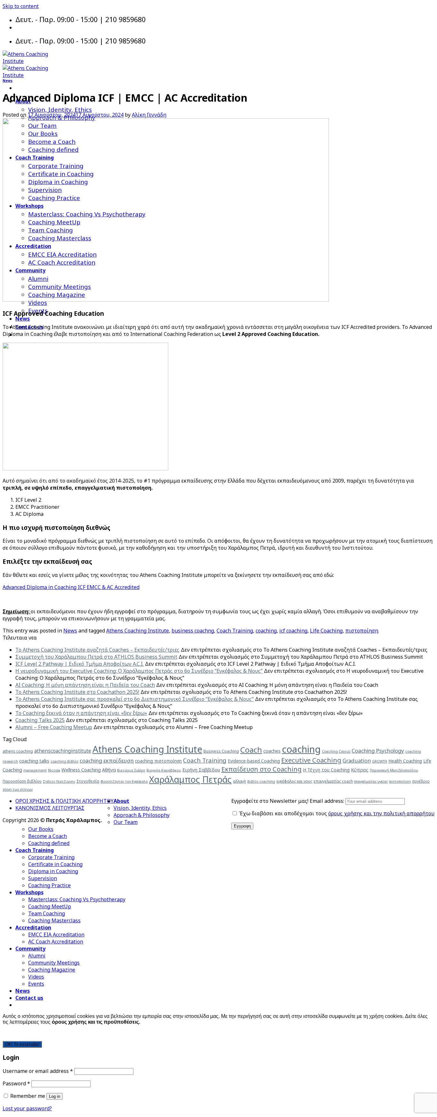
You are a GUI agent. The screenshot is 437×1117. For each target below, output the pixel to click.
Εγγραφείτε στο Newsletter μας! (270, 800)
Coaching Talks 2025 (40, 720)
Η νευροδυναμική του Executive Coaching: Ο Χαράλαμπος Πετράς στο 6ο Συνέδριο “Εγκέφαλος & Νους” (139, 670)
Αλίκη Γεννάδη (149, 114)
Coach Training (235, 630)
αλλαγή (239, 781)
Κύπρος (360, 769)
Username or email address (38, 1070)
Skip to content (21, 6)
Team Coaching (46, 913)
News (22, 318)
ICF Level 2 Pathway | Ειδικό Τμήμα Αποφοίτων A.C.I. (79, 663)
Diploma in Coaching (53, 871)
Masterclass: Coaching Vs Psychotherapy (76, 899)
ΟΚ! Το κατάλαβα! (22, 1044)
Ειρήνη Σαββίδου (201, 769)
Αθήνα (109, 769)
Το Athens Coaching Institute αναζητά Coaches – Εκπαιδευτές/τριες (97, 649)
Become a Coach (47, 836)
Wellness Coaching (81, 769)
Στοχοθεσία (87, 781)
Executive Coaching (311, 760)
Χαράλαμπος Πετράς (190, 779)
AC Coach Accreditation (55, 941)
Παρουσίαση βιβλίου (22, 781)
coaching (266, 630)
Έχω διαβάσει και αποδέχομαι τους (336, 813)
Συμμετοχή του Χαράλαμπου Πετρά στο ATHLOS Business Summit (96, 656)
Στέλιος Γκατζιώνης (59, 781)
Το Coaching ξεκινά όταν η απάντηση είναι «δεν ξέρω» (81, 713)
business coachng (192, 630)
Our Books (40, 829)
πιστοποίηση (361, 630)
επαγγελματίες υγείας (371, 781)
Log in (54, 1096)
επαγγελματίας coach (333, 781)
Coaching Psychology (378, 750)
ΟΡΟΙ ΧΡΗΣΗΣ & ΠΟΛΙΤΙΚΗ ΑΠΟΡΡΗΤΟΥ (64, 800)
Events (36, 983)
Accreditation (33, 927)
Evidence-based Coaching (254, 761)
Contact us (29, 997)
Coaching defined (48, 843)
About (121, 800)
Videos (36, 976)
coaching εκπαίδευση (107, 760)
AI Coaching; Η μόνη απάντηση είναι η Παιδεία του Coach (85, 684)
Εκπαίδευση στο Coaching (261, 768)
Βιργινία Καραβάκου (164, 770)
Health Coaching (405, 761)
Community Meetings (54, 962)
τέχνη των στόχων (18, 789)
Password (16, 1083)
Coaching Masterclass (54, 920)
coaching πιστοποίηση (158, 761)
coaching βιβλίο (64, 761)
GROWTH (379, 761)
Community (30, 948)
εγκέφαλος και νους (294, 781)
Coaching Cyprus (336, 751)
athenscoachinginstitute (62, 750)
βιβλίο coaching (261, 781)
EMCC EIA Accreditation (56, 934)
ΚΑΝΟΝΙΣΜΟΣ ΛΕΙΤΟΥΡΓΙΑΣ (49, 807)
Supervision (42, 878)
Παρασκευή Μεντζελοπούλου (394, 770)
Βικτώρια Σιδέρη (131, 770)
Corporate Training (51, 857)
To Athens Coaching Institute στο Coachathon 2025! (77, 691)
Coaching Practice (49, 885)
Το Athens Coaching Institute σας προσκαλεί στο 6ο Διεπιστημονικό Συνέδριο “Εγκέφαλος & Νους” (134, 698)
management (35, 770)
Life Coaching (326, 630)
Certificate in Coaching (55, 864)
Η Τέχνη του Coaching (326, 770)
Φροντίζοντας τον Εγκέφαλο (124, 781)
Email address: (328, 800)
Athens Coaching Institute (137, 630)
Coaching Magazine (51, 969)
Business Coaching (221, 751)
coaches (272, 751)
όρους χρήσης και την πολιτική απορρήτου (381, 813)
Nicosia (54, 770)
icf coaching (293, 630)
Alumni (36, 955)
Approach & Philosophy (142, 814)
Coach (251, 749)
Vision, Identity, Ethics (60, 109)
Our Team (126, 822)
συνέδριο (421, 781)
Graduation (357, 760)
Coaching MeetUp (49, 906)
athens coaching (18, 751)
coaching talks (34, 760)
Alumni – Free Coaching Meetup (53, 727)
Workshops (29, 892)
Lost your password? (27, 1108)
